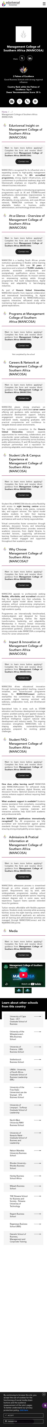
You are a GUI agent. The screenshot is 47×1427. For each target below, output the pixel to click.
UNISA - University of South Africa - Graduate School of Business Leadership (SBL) (18, 1074)
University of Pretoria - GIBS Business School (17, 1049)
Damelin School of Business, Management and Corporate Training (18, 1238)
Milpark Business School (17, 1187)
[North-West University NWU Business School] (35, 1120)
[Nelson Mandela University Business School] (35, 1150)
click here (24, 1410)
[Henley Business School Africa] (35, 1176)
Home (4, 112)
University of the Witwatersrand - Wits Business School (17, 1035)
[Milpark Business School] (35, 1186)
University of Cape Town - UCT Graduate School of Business (18, 1020)
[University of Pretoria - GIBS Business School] (35, 1047)
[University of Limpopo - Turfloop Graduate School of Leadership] (35, 1105)
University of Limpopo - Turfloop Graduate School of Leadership (18, 1109)
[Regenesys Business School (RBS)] (35, 1224)
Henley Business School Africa (17, 1177)
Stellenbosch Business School (17, 1060)
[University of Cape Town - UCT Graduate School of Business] (35, 1016)
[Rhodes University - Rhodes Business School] (35, 1163)
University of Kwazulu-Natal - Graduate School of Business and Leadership (18, 1138)
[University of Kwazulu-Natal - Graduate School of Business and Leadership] (35, 1133)
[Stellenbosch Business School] (35, 1059)
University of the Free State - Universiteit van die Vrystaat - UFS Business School (18, 1092)
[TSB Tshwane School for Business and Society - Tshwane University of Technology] (35, 1196)
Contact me (23, 161)
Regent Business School (17, 1215)
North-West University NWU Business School (17, 1123)
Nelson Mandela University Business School (18, 1153)
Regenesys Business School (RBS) (18, 1225)
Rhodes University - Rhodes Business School (18, 1166)
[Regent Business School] (35, 1214)
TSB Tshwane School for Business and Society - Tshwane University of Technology (19, 1201)
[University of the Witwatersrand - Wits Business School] (35, 1031)
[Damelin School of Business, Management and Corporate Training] (35, 1234)
